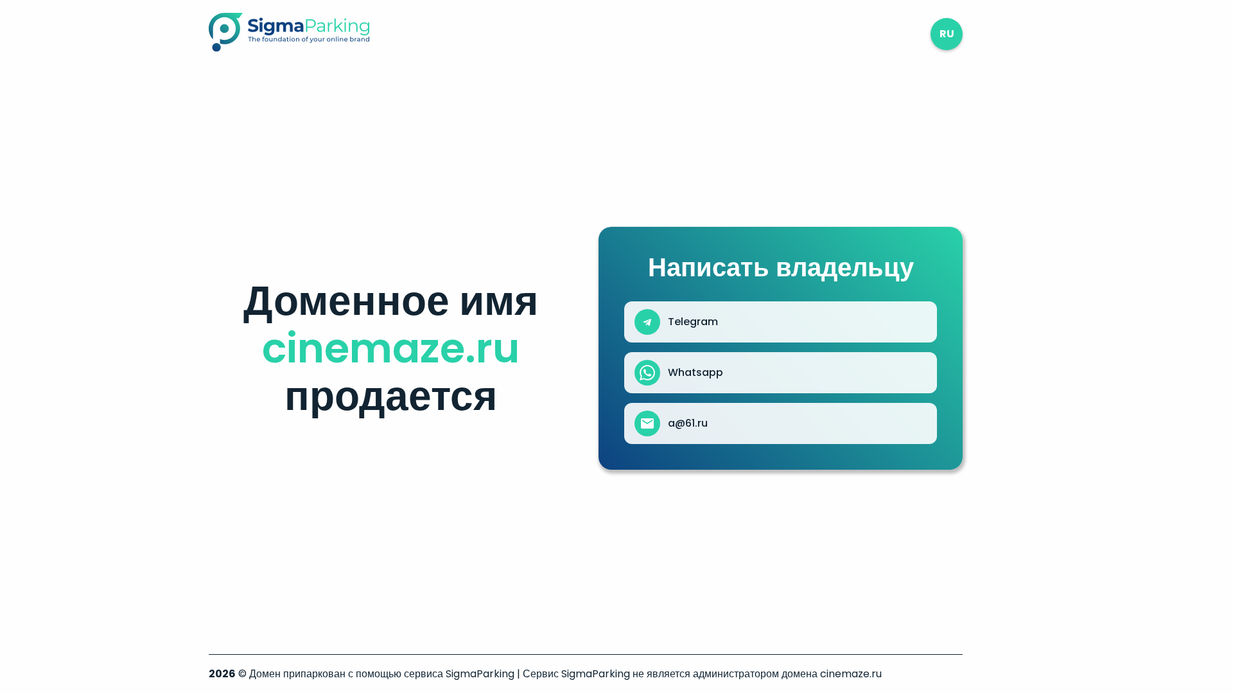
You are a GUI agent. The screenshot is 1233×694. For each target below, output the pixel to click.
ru (947, 33)
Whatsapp (695, 372)
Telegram (693, 322)
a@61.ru (688, 423)
